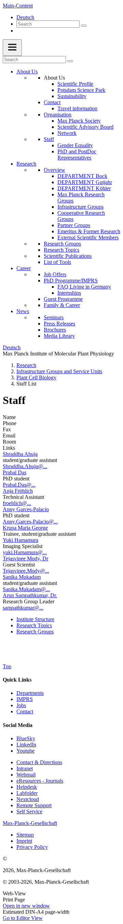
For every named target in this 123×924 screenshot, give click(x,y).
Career (23, 268)
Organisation (57, 114)
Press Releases (59, 323)
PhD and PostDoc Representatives (76, 154)
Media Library (59, 336)
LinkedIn (26, 744)
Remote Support (34, 805)
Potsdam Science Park (81, 90)
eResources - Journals (39, 781)
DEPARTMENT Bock (82, 176)
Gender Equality (75, 145)
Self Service (29, 811)
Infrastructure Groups (80, 207)
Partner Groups (73, 225)
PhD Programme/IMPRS (71, 280)
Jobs (21, 705)
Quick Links (17, 680)
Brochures (55, 330)
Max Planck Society (79, 121)
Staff (49, 139)
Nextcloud (27, 799)
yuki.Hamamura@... (25, 552)
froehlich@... (17, 503)
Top (7, 666)
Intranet (24, 768)
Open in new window (26, 906)
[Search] (83, 26)
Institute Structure (35, 619)
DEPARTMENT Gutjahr (84, 182)
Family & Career (62, 305)
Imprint (24, 841)
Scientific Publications (68, 256)
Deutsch (25, 17)
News (22, 311)
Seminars (54, 317)
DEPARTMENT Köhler (84, 188)
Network (67, 133)
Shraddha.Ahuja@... (25, 466)
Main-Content (18, 6)
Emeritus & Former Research (88, 231)
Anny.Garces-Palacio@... (30, 521)
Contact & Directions (39, 762)
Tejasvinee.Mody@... (26, 571)
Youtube (25, 751)
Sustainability (71, 96)
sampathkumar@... (23, 608)
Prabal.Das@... (19, 485)
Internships (69, 293)
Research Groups (62, 244)
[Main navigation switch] (12, 47)
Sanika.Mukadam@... (26, 589)
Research (26, 164)
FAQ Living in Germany (84, 287)
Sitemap (25, 835)
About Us (27, 71)
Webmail (26, 775)
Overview (54, 170)
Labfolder (27, 793)
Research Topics (61, 250)
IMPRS (24, 699)
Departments (30, 693)
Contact (52, 102)
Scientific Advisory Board (85, 127)
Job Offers (55, 274)
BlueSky (25, 738)
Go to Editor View (23, 918)
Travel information (77, 108)
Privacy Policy (32, 847)
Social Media (17, 725)
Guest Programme (63, 299)
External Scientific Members (88, 237)
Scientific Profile (75, 84)
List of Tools (57, 262)
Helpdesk (26, 787)
